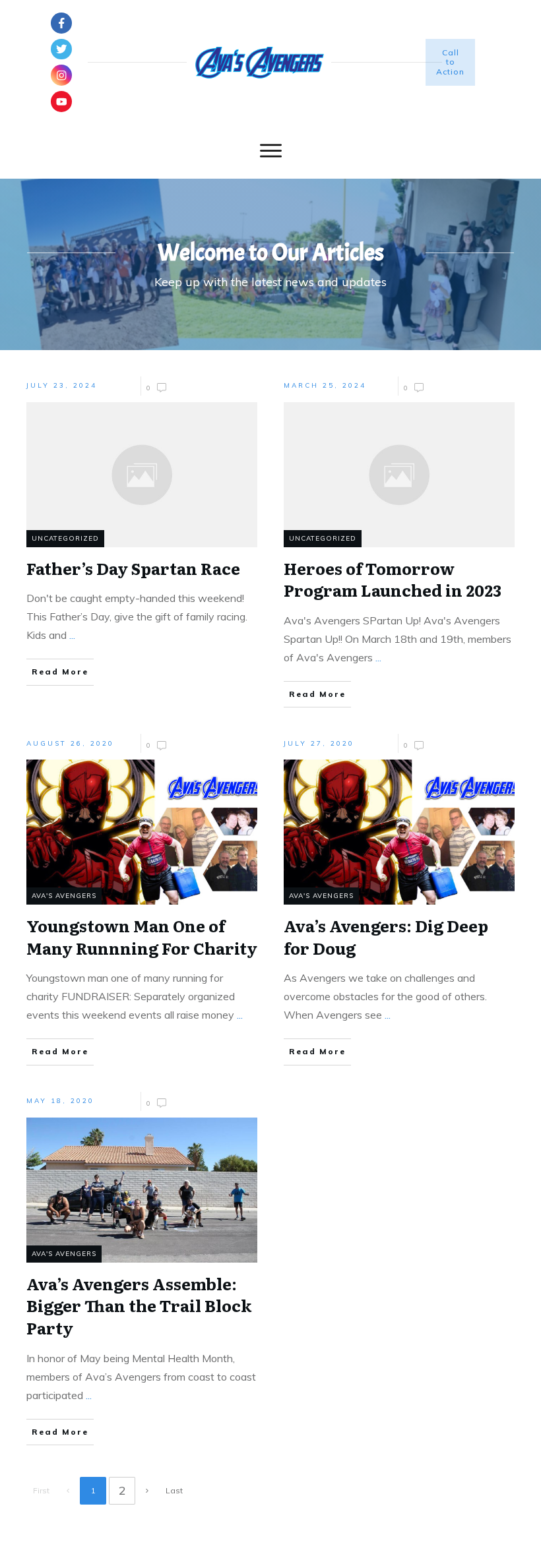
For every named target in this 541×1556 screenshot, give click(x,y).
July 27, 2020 (319, 743)
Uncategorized (65, 538)
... (72, 635)
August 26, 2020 (70, 743)
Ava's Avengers (64, 895)
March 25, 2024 (325, 385)
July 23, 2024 (61, 385)
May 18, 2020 (60, 1100)
